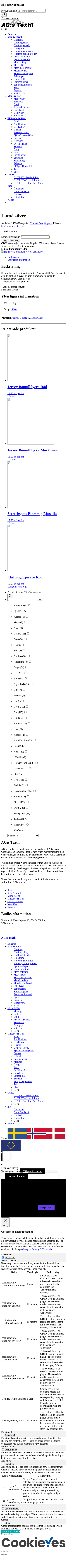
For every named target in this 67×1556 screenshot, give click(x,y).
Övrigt (17, 1064)
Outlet (10, 1092)
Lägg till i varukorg (10, 240)
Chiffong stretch (22, 955)
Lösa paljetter (20, 1059)
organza (11, 226)
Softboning (19, 1075)
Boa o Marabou (21, 1047)
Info (9, 1106)
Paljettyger (19, 986)
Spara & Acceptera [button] (10, 1531)
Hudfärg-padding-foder (25, 963)
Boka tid (11, 943)
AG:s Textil (8, 937)
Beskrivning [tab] (13, 257)
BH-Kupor (19, 1042)
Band (16, 1036)
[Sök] (4, 14)
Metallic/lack (36, 317)
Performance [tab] (7, 1446)
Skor (16, 1087)
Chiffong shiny (21, 952)
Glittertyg (24, 317)
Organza (48, 223)
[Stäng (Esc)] (12, 1551)
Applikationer (20, 1039)
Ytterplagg (19, 1028)
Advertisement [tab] (8, 1505)
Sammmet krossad (23, 994)
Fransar (17, 1053)
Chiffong (18, 949)
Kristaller (18, 1056)
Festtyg (15, 317)
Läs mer (11, 396)
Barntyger (19, 1025)
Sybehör (18, 1078)
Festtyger (18, 1014)
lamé (3, 226)
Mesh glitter (19, 974)
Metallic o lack (21, 980)
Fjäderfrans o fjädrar (24, 1050)
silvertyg (20, 226)
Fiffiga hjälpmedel (23, 1081)
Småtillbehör (20, 1070)
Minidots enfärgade (23, 983)
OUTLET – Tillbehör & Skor (28, 1101)
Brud (16, 1016)
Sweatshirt (19, 1022)
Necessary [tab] (6, 1254)
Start (9, 890)
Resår (16, 1067)
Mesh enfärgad (21, 972)
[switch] (3, 1435)
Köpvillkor (12, 904)
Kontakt (11, 907)
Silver (14, 309)
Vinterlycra (19, 1002)
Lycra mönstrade (22, 969)
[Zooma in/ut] (2, 1551)
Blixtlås (17, 1045)
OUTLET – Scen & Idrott (26, 1098)
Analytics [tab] (6, 1461)
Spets (16, 997)
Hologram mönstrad (23, 960)
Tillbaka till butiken (32, 1171)
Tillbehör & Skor (15, 898)
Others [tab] (4, 1520)
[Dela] (8, 1551)
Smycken (18, 1073)
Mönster (18, 1061)
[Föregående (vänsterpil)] (2, 1554)
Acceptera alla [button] (46, 1207)
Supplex (18, 1000)
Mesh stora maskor (23, 977)
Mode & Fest (36, 223)
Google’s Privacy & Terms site (37, 1249)
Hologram (19, 957)
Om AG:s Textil (15, 901)
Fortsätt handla (16, 1175)
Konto (10, 1123)
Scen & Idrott (14, 893)
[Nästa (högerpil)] (5, 1554)
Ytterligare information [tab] (18, 259)
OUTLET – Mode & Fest (26, 1095)
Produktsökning (9, 10)
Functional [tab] (6, 1432)
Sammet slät (20, 988)
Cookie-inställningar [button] (25, 1207)
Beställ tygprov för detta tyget (28, 251)
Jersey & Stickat (22, 1019)
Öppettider (19, 1109)
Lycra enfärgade (22, 966)
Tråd (16, 1084)
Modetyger (19, 1011)
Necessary (10, 1257)
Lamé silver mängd (10, 237)
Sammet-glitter (21, 991)
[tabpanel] (33, 1346)
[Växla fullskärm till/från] (5, 1551)
